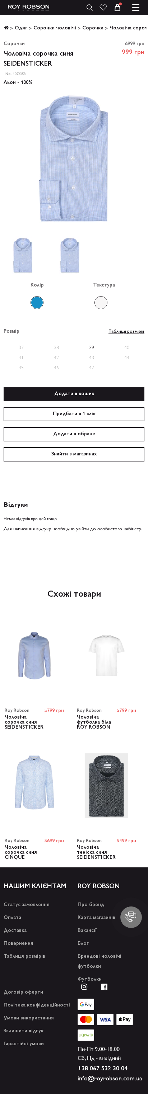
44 (126, 357)
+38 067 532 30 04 (103, 1068)
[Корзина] (121, 7)
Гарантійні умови (24, 1044)
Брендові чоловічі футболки (99, 961)
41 (21, 357)
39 (91, 347)
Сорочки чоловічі (54, 28)
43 (91, 357)
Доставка (15, 930)
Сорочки (92, 28)
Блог (83, 943)
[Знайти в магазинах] (74, 454)
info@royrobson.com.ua (110, 1078)
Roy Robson (17, 711)
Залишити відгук (23, 1031)
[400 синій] (37, 302)
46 (56, 367)
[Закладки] (103, 7)
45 (21, 367)
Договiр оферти (23, 992)
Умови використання (29, 1018)
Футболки (90, 979)
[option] (74, 160)
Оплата (12, 917)
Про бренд (91, 905)
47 (91, 367)
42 (56, 357)
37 (21, 347)
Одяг (21, 28)
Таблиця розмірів (24, 956)
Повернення (18, 943)
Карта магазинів (96, 917)
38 (56, 347)
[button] (138, 7)
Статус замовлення (27, 905)
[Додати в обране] (74, 434)
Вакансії (87, 930)
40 (126, 347)
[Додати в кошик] (74, 394)
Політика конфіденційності (37, 1005)
